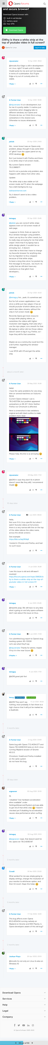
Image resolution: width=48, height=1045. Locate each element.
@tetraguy (13, 297)
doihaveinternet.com (17, 191)
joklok (11, 142)
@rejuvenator (14, 105)
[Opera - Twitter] (18, 1025)
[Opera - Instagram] (33, 1025)
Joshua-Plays (14, 956)
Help (4, 1004)
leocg (11, 697)
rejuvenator (13, 61)
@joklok (12, 223)
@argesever (14, 839)
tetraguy (12, 218)
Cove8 (11, 871)
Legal (5, 1010)
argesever (13, 791)
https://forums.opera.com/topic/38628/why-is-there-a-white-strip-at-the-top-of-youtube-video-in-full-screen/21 (26, 579)
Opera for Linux (11, 47)
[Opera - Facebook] (14, 1025)
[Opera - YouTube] (23, 1025)
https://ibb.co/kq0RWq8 (19, 539)
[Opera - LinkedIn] (28, 1025)
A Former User (15, 100)
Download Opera (16, 30)
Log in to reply (40, 47)
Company (7, 1016)
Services (7, 998)
